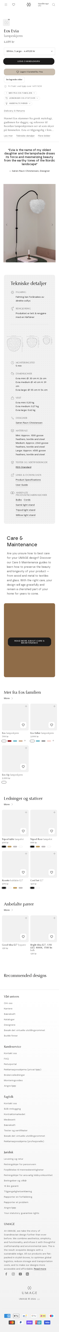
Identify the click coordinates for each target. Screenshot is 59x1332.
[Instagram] (13, 1274)
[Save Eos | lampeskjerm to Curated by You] (23, 725)
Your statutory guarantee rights (21, 1213)
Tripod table (13, 839)
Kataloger (9, 1019)
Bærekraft (9, 1014)
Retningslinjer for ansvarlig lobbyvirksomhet (28, 1175)
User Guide (22, 485)
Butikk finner (11, 1036)
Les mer (8, 136)
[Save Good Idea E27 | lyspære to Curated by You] (23, 936)
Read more (40, 1269)
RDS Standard (23, 467)
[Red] (9, 741)
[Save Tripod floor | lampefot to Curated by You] (51, 831)
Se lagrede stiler (14, 79)
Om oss (8, 1003)
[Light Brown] (21, 741)
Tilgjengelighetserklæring (18, 1191)
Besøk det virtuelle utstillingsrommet (24, 1030)
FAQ (6, 1059)
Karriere (8, 1009)
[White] (4, 741)
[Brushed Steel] (15, 846)
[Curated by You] (13, 4)
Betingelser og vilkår (15, 1181)
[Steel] (21, 888)
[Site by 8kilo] (38, 1299)
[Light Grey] (43, 741)
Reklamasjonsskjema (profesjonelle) (24, 1141)
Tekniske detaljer (25, 136)
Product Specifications (28, 480)
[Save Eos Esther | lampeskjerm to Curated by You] (51, 725)
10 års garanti (11, 1186)
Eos (10, 733)
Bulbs (19, 500)
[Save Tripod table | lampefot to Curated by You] (23, 831)
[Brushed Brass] (9, 846)
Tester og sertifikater (16, 1130)
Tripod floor (41, 839)
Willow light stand (25, 515)
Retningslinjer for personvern (20, 1164)
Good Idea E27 (14, 945)
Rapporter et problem (16, 1202)
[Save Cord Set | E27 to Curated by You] (51, 872)
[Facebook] (6, 1274)
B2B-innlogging (12, 1109)
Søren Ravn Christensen (29, 423)
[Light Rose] (49, 741)
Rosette (12, 881)
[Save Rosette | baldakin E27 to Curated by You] (23, 872)
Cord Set (36, 881)
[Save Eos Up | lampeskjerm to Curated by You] (23, 766)
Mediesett (9, 1120)
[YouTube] (20, 1274)
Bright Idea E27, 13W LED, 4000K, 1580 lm (41, 948)
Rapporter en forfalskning (18, 1197)
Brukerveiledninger (14, 1075)
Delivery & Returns (14, 111)
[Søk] (53, 5)
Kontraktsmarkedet (14, 1114)
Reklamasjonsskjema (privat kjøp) (22, 1069)
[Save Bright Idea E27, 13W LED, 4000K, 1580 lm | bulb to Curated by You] (51, 936)
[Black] (4, 846)
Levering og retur (13, 1159)
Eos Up (12, 775)
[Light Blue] (15, 741)
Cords (27, 500)
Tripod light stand (25, 510)
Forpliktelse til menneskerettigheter (24, 1170)
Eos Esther (42, 733)
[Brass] (15, 888)
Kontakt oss (10, 1053)
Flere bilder (44, 136)
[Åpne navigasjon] (6, 5)
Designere (9, 1025)
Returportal (10, 1064)
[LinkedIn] (27, 1274)
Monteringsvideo (13, 1080)
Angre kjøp (10, 1086)
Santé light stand (25, 505)
